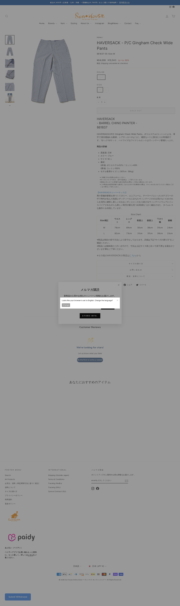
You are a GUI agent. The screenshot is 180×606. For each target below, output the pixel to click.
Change (66, 305)
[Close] (117, 300)
